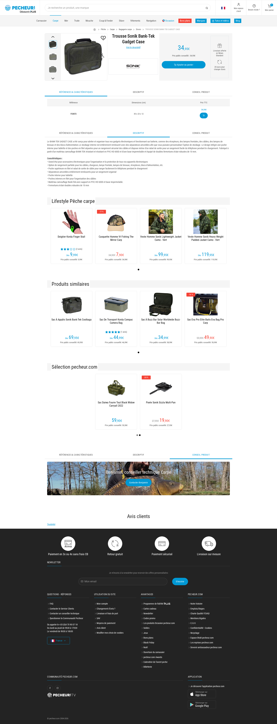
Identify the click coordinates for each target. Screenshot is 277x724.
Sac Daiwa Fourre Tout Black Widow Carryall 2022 (116, 404)
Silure (121, 20)
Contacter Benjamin (138, 482)
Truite (77, 20)
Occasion (169, 20)
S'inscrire (180, 581)
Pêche (103, 29)
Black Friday (148, 642)
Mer (66, 20)
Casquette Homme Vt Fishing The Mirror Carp (116, 238)
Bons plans (185, 20)
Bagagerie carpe (125, 29)
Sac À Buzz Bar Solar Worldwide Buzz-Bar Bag (160, 321)
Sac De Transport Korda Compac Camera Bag (116, 321)
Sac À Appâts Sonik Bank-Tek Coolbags (71, 319)
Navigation (151, 20)
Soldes (146, 628)
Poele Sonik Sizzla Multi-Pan (161, 402)
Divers (138, 29)
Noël (145, 647)
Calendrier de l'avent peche (155, 662)
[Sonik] (133, 66)
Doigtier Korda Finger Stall (71, 236)
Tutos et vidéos (221, 20)
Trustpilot (51, 524)
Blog (238, 20)
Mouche (89, 20)
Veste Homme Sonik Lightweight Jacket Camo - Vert (160, 238)
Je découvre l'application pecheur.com (207, 686)
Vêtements (135, 20)
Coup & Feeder (106, 20)
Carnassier (41, 20)
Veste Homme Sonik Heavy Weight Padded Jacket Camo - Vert (205, 238)
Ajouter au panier (184, 64)
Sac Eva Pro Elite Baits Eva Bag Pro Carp (205, 321)
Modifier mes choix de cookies (110, 632)
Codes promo (149, 618)
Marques (201, 20)
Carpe (55, 20)
